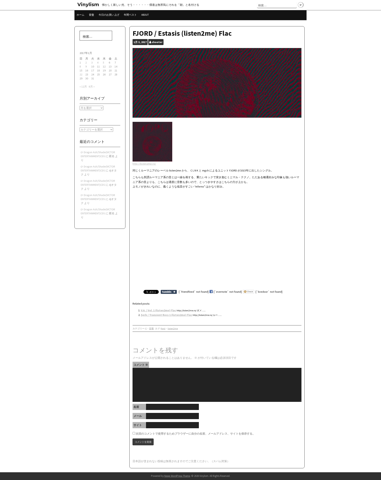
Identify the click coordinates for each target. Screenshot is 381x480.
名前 (136, 407)
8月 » (92, 86)
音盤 (91, 14)
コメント (141, 364)
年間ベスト (130, 14)
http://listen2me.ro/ (144, 163)
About (145, 14)
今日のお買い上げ (109, 14)
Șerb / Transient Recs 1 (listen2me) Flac (166, 315)
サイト (138, 425)
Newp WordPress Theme (177, 476)
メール (138, 416)
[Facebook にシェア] (211, 291)
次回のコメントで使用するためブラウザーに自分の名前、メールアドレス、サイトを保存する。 (195, 433)
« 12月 (83, 86)
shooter (157, 42)
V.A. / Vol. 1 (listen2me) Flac (158, 310)
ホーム (80, 14)
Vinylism (88, 4)
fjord (163, 328)
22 (81, 74)
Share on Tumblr (169, 292)
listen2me (173, 328)
